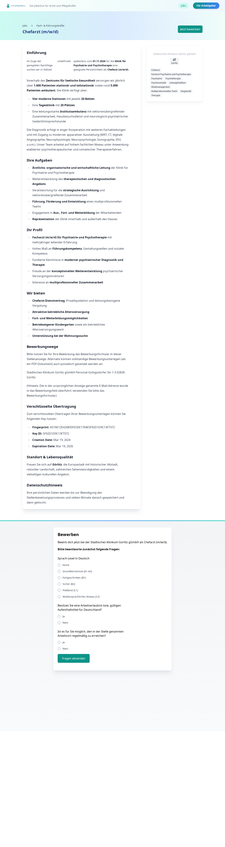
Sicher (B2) (69, 584)
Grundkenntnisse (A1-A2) (77, 571)
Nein (65, 622)
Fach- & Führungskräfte (50, 25)
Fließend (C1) (70, 590)
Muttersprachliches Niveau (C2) (81, 596)
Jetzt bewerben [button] (190, 29)
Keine (66, 565)
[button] (74, 658)
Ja (64, 616)
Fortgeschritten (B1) (74, 577)
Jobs (183, 5)
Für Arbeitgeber (206, 5)
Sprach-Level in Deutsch (73, 558)
